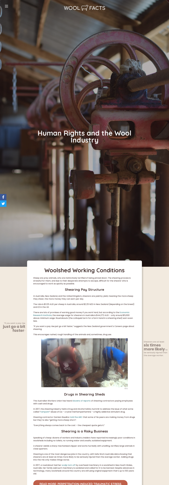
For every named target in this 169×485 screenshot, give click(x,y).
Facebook (3, 197)
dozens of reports (82, 400)
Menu (6, 6)
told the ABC (76, 417)
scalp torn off (68, 465)
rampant (44, 411)
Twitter (3, 203)
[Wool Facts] (84, 8)
